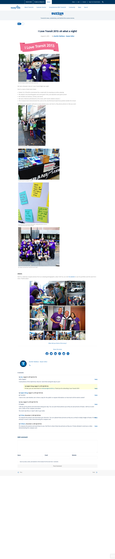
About (49, 2)
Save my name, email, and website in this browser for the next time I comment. (39, 461)
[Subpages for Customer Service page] (46, 7)
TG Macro (22, 424)
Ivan (21, 377)
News (73, 2)
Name (19, 455)
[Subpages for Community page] (75, 7)
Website (74, 455)
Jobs (79, 2)
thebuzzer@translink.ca (48, 388)
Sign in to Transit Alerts (94, 2)
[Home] (19, 24)
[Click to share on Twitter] (51, 353)
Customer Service (41, 7)
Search (86, 7)
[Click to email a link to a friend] (68, 353)
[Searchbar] (102, 2)
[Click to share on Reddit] (63, 353)
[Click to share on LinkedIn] (55, 353)
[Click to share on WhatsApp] (59, 353)
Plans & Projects (39, 2)
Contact (84, 2)
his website (72, 277)
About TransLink (29, 7)
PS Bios (22, 415)
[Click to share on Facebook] (47, 353)
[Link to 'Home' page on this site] (15, 7)
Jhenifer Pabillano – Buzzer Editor (64, 36)
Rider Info (29, 2)
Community (72, 7)
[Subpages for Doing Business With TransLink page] (66, 7)
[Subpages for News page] (81, 7)
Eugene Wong (24, 393)
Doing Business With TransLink (57, 7)
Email (46, 455)
